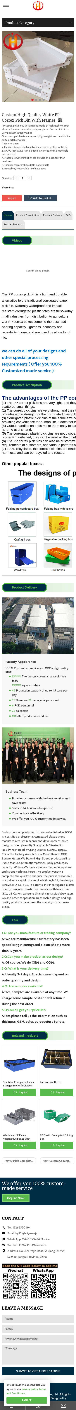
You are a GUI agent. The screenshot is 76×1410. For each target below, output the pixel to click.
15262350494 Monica (36, 1239)
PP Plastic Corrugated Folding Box (56, 1137)
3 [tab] (40, 100)
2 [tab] (36, 100)
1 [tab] (32, 100)
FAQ (68, 215)
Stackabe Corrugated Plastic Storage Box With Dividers (18, 1083)
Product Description (27, 215)
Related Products (13, 224)
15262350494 (21, 1227)
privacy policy (30, 1389)
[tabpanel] (38, 66)
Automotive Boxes (50, 1082)
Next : (58, 1160)
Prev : (20, 1160)
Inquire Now (15, 1198)
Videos (8, 215)
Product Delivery (52, 215)
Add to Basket (42, 198)
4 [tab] (43, 100)
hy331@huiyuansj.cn (27, 1233)
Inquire (12, 198)
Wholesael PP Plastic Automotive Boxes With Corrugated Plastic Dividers (18, 1137)
